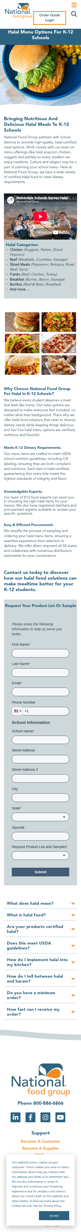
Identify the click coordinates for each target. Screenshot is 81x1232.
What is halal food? (26, 915)
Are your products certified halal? (35, 929)
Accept (54, 1215)
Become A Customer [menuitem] (40, 1142)
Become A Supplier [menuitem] (40, 1148)
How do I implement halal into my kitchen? (37, 962)
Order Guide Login (49, 18)
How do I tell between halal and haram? (35, 979)
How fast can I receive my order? (33, 1012)
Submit (41, 872)
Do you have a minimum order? (31, 995)
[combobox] (40, 817)
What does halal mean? (30, 904)
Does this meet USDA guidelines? (29, 945)
